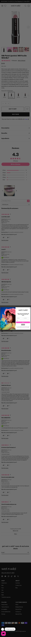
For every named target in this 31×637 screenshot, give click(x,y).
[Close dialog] (29, 308)
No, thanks (23, 324)
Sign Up (23, 322)
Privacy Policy (25, 327)
